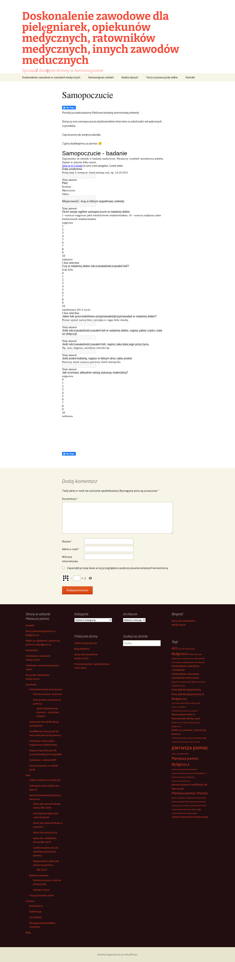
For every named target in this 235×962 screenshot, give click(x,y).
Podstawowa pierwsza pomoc (46, 689)
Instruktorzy (36, 905)
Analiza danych (130, 77)
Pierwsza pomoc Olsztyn (190, 793)
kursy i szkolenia (179, 707)
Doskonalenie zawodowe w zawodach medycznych (51, 77)
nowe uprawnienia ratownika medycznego (189, 738)
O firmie (30, 901)
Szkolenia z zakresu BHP (42, 760)
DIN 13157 (42, 869)
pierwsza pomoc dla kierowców (184, 769)
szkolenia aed (195, 805)
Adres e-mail (71, 549)
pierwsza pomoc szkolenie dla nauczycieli (189, 798)
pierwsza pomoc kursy (181, 781)
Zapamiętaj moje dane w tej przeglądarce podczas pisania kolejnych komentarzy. (117, 568)
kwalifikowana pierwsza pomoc (185, 711)
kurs (183, 685)
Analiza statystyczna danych (44, 780)
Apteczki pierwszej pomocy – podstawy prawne (48, 712)
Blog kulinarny (82, 648)
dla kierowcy (177, 662)
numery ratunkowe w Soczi (183, 742)
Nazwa (67, 541)
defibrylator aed (195, 654)
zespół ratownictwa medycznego (190, 816)
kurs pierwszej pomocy (186, 689)
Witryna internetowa (70, 559)
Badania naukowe (38, 875)
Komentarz (70, 499)
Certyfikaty (35, 917)
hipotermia (176, 685)
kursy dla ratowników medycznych (186, 703)
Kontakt (190, 77)
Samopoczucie (41, 889)
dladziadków (199, 658)
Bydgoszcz (180, 653)
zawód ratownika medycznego (184, 813)
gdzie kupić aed (198, 682)
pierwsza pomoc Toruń (181, 801)
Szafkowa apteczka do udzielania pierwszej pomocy (45, 851)
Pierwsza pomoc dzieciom (47, 694)
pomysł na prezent (198, 801)
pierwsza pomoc (190, 747)
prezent (185, 805)
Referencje (35, 911)
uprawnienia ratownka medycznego (186, 809)
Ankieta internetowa (186, 649)
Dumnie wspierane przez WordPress (117, 954)
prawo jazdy (177, 805)
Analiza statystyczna (85, 643)
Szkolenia (31, 684)
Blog (28, 932)
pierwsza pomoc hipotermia (183, 777)
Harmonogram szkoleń (101, 77)
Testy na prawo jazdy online (162, 77)
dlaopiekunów (188, 662)
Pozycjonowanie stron (41, 895)
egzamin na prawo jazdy (182, 682)
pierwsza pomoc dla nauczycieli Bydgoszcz (189, 773)
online (197, 742)
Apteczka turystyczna (45, 832)
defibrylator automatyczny (183, 658)
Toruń (203, 805)
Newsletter (32, 650)
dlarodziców (200, 662)
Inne (28, 775)
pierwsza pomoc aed (180, 754)
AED (175, 648)
